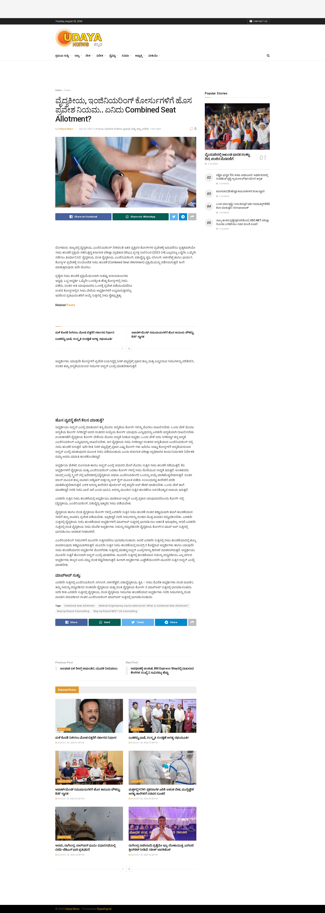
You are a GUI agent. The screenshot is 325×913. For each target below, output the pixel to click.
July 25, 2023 (85, 128)
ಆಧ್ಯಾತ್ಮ (138, 55)
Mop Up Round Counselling (73, 611)
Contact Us (260, 21)
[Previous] (122, 348)
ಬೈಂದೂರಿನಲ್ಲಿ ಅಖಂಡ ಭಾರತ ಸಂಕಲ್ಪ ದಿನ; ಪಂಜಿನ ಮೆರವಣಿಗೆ (227, 156)
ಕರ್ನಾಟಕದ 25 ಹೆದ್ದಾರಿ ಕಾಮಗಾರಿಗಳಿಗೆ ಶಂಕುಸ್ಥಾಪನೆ (240, 191)
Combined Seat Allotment (79, 605)
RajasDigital (104, 908)
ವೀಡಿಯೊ (153, 55)
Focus (67, 90)
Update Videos (113, 128)
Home (58, 90)
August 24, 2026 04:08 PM (144, 798)
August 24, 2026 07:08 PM (70, 742)
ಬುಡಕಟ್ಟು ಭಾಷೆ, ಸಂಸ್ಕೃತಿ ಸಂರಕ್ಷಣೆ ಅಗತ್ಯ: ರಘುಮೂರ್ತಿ (83, 339)
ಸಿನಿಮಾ (125, 55)
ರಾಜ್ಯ (77, 55)
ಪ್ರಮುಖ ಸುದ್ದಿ (61, 55)
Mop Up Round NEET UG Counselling (115, 611)
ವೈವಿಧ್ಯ (112, 55)
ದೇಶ (88, 55)
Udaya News (65, 128)
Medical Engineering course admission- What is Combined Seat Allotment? (143, 605)
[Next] (129, 348)
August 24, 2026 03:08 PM (144, 855)
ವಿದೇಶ (99, 55)
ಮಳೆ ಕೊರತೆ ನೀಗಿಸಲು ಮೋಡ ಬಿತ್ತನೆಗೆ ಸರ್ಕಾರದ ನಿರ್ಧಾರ (84, 332)
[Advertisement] (162, 8)
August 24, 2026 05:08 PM (70, 798)
